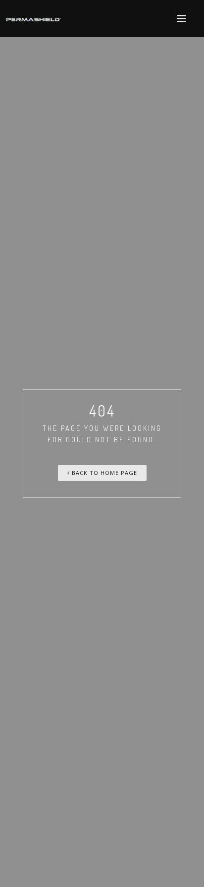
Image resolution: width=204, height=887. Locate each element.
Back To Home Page (103, 472)
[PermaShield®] (33, 18)
